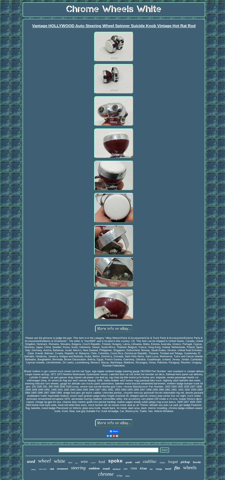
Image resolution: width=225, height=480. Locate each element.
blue (143, 468)
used (31, 461)
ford (102, 462)
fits (177, 467)
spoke (115, 461)
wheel (44, 461)
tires (70, 462)
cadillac (150, 461)
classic (162, 462)
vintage (159, 469)
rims (134, 468)
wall (137, 462)
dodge (120, 475)
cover (93, 462)
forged (173, 462)
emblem (94, 468)
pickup (185, 462)
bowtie (197, 462)
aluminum (116, 469)
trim (126, 469)
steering (78, 467)
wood (106, 468)
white (59, 461)
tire (76, 463)
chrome (106, 474)
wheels (190, 467)
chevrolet (43, 469)
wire (84, 461)
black (128, 476)
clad (52, 469)
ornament (62, 468)
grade (129, 462)
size (151, 469)
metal (168, 468)
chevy (33, 469)
